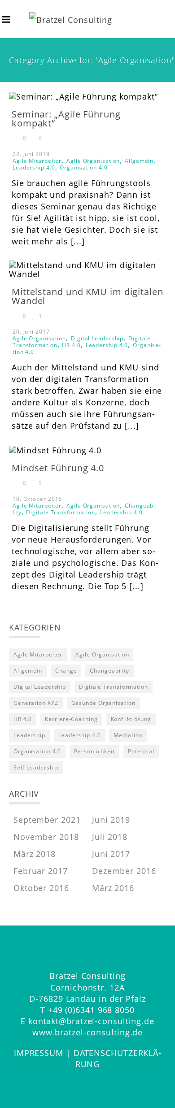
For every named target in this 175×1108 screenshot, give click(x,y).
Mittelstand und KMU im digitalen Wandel (87, 296)
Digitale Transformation (60, 512)
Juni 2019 (111, 819)
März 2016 (113, 887)
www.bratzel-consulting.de (87, 1032)
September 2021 (47, 819)
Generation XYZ (35, 703)
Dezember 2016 (124, 870)
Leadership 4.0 (34, 167)
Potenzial (141, 751)
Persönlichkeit (94, 751)
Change (66, 670)
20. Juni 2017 (31, 331)
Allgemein (139, 161)
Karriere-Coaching (71, 719)
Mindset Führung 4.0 (58, 468)
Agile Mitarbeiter (37, 161)
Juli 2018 (109, 836)
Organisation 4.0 (83, 167)
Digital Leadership (97, 338)
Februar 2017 (40, 870)
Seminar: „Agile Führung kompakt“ (66, 118)
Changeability (109, 670)
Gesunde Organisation (103, 703)
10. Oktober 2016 (37, 499)
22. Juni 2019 (31, 154)
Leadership (29, 735)
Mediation (128, 735)
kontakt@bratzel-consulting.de (91, 1021)
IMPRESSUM (38, 1052)
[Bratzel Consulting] (70, 18)
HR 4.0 (71, 345)
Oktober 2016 (41, 887)
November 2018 (46, 836)
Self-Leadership (36, 767)
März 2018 (34, 853)
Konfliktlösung (131, 719)
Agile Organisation (93, 161)
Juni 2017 (111, 853)
